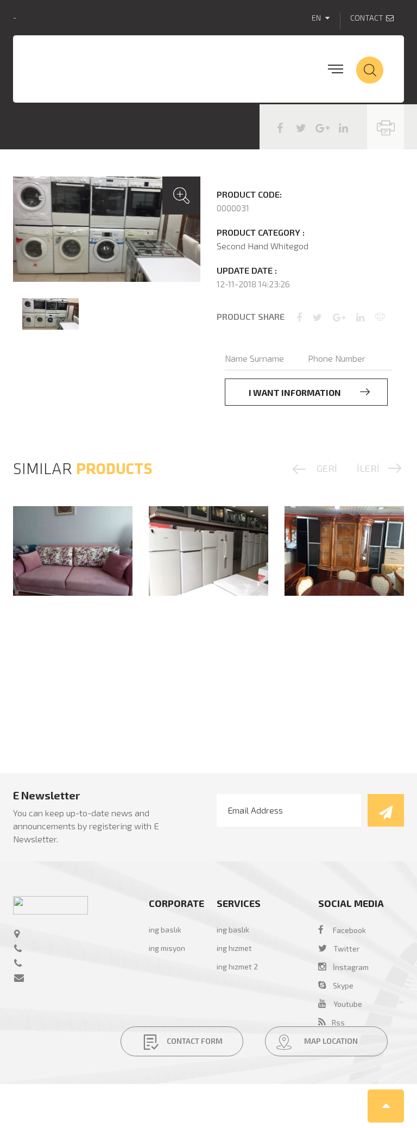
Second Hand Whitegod (262, 246)
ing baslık (165, 929)
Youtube (347, 1004)
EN (317, 17)
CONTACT (366, 17)
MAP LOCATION (330, 1040)
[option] (106, 229)
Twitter (346, 948)
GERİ (327, 468)
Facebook (349, 930)
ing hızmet (234, 948)
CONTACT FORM (194, 1040)
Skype (339, 985)
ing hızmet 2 (237, 966)
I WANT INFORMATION (296, 392)
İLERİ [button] (368, 468)
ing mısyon (167, 948)
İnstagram (347, 967)
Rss (335, 1022)
